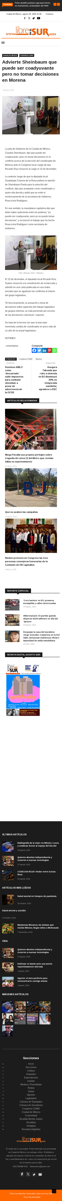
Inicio (31, 1064)
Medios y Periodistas (31, 1084)
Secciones (31, 1067)
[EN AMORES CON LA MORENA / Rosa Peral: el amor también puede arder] (7, 1023)
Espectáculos (31, 1077)
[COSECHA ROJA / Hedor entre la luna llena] (8, 875)
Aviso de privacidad (32, 1197)
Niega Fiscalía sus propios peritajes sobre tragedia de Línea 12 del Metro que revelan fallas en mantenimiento (29, 458)
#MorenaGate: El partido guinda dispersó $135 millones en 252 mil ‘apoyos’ (40, 619)
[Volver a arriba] (54, 1191)
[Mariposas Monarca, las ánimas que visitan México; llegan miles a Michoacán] (8, 929)
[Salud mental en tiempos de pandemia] (8, 900)
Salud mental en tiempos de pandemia (36, 896)
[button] (54, 4)
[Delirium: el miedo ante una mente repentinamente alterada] (8, 967)
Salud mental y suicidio (14, 910)
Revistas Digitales (31, 1129)
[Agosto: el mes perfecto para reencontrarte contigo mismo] (8, 982)
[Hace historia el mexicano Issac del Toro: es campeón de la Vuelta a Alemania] (44, 1023)
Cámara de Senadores (31, 1105)
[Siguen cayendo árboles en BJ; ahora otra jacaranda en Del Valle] (44, 1011)
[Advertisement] (26, 742)
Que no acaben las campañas (21, 512)
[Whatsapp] (54, 350)
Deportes (31, 1074)
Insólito (31, 1081)
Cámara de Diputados (31, 1101)
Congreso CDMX (26, 55)
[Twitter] (39, 350)
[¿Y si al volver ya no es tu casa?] (32, 1023)
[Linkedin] (44, 350)
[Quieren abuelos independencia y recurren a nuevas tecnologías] (8, 861)
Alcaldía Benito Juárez (31, 1119)
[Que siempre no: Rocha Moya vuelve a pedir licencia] (7, 1035)
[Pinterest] (49, 350)
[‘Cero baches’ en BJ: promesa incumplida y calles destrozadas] (13, 605)
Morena (39, 359)
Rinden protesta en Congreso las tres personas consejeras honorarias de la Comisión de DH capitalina (26, 561)
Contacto (49, 14)
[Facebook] (34, 350)
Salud (31, 1091)
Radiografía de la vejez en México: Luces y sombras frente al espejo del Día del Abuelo (38, 846)
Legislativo (31, 1098)
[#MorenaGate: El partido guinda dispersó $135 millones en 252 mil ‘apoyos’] (13, 620)
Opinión (31, 1095)
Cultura (31, 1070)
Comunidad (31, 1115)
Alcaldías (31, 1122)
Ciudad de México (10, 55)
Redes (31, 1088)
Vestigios (31, 1126)
